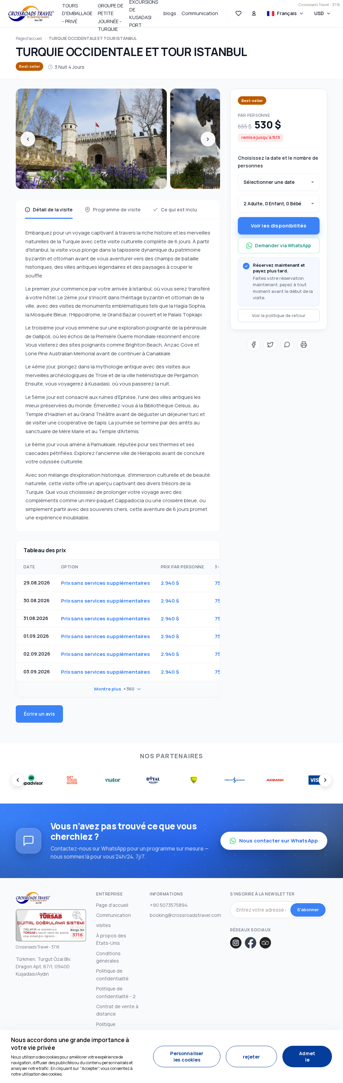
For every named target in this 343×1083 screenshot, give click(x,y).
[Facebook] (250, 942)
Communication (200, 13)
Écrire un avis (39, 714)
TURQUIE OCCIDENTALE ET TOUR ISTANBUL (93, 38)
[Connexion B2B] (254, 13)
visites (103, 925)
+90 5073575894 (169, 905)
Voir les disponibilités (278, 225)
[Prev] (27, 139)
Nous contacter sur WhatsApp (278, 840)
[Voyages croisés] (31, 13)
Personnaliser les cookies (186, 1056)
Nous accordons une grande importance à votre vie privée (70, 1043)
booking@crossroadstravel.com (185, 915)
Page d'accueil (29, 38)
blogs (169, 13)
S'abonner (308, 910)
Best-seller (29, 66)
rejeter (251, 1056)
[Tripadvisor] (265, 942)
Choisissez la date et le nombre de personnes (278, 161)
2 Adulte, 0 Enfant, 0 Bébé (272, 203)
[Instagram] (236, 942)
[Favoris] (238, 13)
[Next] (208, 139)
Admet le (307, 1056)
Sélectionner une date (269, 182)
